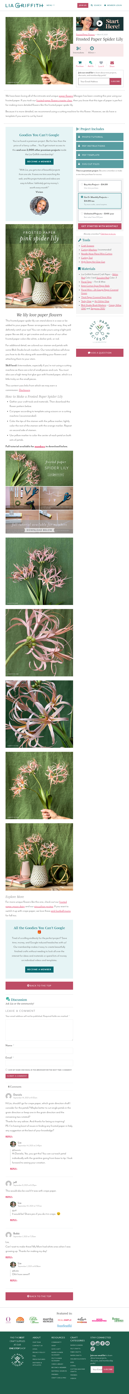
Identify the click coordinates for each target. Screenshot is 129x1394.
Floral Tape (86, 281)
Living (73, 1366)
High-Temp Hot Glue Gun (93, 261)
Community (56, 1342)
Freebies (55, 1374)
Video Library (57, 1364)
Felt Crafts (75, 1348)
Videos (73, 1378)
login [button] (114, 5)
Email (10, 1057)
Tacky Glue (86, 301)
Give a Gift (56, 1349)
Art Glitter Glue (101, 301)
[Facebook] (102, 1343)
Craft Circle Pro (59, 1378)
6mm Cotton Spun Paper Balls (95, 286)
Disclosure (24, 390)
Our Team (37, 1342)
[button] (82, 5)
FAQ (34, 1356)
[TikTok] (92, 1349)
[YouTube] (107, 1343)
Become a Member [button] (39, 161)
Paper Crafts (76, 1355)
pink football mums (61, 910)
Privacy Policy (39, 1352)
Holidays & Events (78, 1359)
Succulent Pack (102, 277)
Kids (72, 1362)
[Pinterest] (92, 1343)
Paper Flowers (76, 1345)
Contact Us (38, 1345)
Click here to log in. (108, 234)
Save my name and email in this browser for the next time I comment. (40, 1070)
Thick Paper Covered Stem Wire (96, 297)
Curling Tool (87, 257)
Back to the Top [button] (41, 985)
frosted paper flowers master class (54, 100)
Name (10, 1045)
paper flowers (66, 95)
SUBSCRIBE (115, 81)
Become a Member (59, 1367)
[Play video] (99, 24)
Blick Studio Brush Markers (93, 305)
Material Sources (59, 1371)
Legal (35, 1349)
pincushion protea (43, 906)
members (40, 446)
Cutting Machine (89, 249)
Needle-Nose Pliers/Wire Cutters (96, 253)
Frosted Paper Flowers (85, 34)
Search (98, 5)
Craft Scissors (87, 245)
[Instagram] (97, 1343)
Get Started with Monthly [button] (99, 226)
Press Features (39, 1359)
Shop (54, 1345)
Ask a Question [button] (101, 352)
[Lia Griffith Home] (25, 5)
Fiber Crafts (75, 1352)
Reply (9, 1137)
